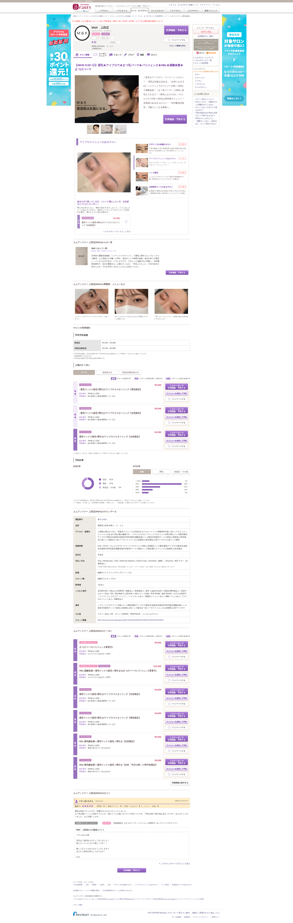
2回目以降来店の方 (130, 372)
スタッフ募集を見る (177, 46)
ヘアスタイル (121, 10)
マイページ (206, 5)
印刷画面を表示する (180, 783)
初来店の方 (107, 372)
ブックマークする (178, 40)
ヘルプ (217, 5)
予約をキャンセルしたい (204, 118)
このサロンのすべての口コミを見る (175, 864)
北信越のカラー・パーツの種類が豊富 (86, 890)
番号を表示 (102, 519)
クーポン (198, 81)
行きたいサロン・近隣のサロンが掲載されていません (206, 103)
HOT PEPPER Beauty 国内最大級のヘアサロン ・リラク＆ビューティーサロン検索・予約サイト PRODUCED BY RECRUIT (82, 8)
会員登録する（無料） (206, 36)
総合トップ (77, 16)
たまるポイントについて (204, 57)
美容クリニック (211, 10)
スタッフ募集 (77, 905)
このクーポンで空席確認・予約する (177, 386)
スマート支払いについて (204, 99)
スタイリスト (200, 78)
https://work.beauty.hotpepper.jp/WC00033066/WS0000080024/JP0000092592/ (131, 620)
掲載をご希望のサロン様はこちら (206, 913)
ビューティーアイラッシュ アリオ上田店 (190, 899)
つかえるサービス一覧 (203, 60)
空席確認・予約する (176, 30)
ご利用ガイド (215, 917)
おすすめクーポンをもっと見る (118, 231)
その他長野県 (77, 885)
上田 (87, 885)
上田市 (102, 885)
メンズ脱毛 (165, 885)
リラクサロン (175, 10)
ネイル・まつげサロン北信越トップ (122, 16)
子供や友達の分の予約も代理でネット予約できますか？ (206, 114)
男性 (161, 472)
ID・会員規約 (176, 917)
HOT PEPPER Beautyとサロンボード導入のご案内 (169, 913)
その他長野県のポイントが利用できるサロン (117, 890)
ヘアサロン (104, 10)
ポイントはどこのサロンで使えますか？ (206, 108)
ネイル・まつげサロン (139, 10)
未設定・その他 (181, 472)
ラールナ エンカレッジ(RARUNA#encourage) (98, 899)
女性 (142, 472)
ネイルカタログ (157, 10)
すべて (84, 372)
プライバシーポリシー (200, 917)
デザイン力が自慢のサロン (123, 885)
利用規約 (187, 917)
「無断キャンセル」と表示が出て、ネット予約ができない (206, 122)
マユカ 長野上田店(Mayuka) (123, 899)
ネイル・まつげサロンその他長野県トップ (152, 16)
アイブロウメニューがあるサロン (146, 885)
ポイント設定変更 (201, 63)
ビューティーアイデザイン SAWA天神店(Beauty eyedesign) (154, 899)
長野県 (94, 885)
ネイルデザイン (201, 87)
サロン (197, 74)
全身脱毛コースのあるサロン (182, 885)
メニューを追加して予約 (177, 393)
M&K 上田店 (100, 27)
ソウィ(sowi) (77, 899)
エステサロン (193, 10)
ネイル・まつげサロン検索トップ (184, 5)
